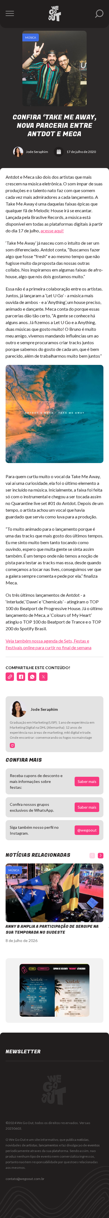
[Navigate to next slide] (100, 855)
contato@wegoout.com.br (25, 1179)
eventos (93, 1145)
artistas (31, 1145)
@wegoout (87, 830)
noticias (83, 1139)
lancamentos (48, 1145)
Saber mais (87, 781)
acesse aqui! (52, 230)
